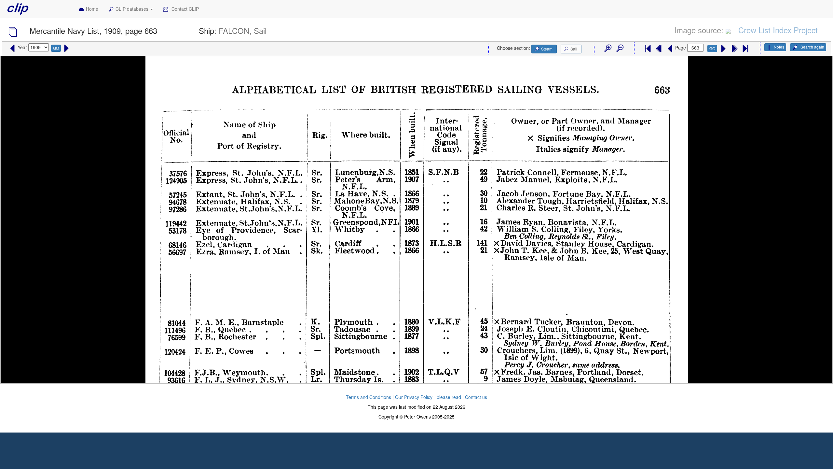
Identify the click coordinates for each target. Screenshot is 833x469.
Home (92, 9)
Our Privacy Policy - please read (428, 397)
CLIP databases (133, 9)
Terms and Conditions (368, 397)
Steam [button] (547, 48)
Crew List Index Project (778, 30)
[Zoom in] (607, 48)
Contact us (476, 397)
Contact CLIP (184, 9)
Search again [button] (811, 47)
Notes (779, 47)
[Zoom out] (619, 48)
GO (56, 48)
